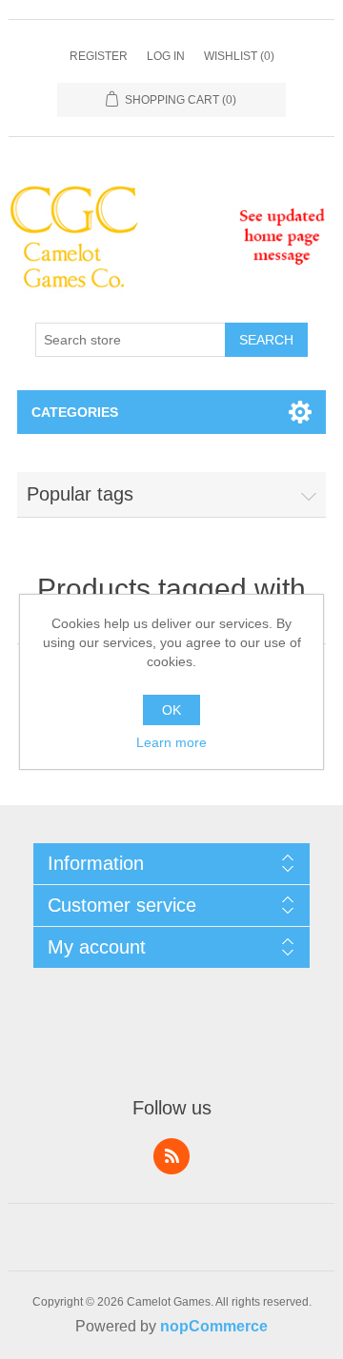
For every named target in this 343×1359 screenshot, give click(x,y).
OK (171, 710)
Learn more (171, 742)
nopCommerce (214, 1326)
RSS (171, 1156)
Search (266, 339)
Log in (166, 56)
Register (99, 56)
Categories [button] (74, 412)
